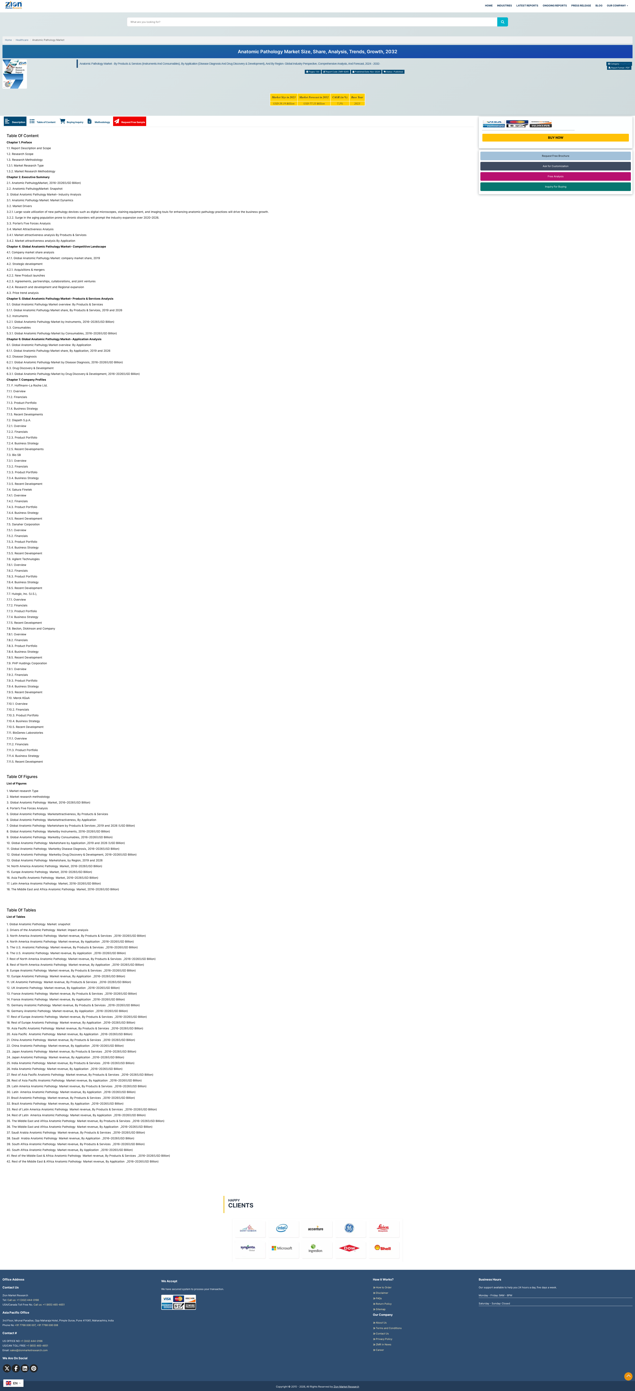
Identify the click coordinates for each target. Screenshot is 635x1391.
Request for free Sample (317, 52)
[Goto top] (629, 1376)
